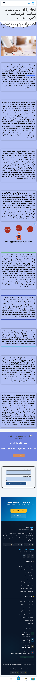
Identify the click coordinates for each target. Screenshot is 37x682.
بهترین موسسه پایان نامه (27, 617)
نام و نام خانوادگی (26, 469)
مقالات (10, 668)
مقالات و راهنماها (29, 620)
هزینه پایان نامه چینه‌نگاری (27, 610)
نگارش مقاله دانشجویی (27, 572)
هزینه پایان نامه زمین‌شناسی (26, 604)
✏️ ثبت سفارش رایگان (18, 510)
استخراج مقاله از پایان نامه (26, 582)
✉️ (24, 556)
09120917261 (26, 634)
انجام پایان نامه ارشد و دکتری (26, 566)
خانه (27, 668)
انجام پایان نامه (30, 75)
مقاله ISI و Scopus (28, 575)
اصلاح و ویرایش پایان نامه (27, 588)
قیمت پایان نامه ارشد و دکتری (26, 614)
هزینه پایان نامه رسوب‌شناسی (26, 607)
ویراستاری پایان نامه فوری (26, 585)
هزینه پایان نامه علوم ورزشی (26, 601)
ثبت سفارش (22, 668)
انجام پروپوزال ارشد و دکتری (26, 569)
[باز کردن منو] (4, 3)
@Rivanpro (26, 641)
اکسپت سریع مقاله (28, 578)
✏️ (18, 678)
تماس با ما (30, 623)
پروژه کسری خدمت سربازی (26, 591)
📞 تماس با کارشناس (18, 515)
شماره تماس (27, 476)
